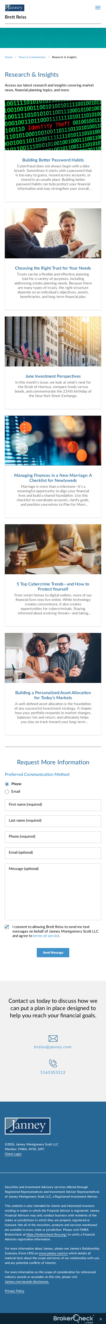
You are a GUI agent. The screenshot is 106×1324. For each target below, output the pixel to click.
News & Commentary (32, 57)
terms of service (46, 936)
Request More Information (53, 762)
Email (15, 792)
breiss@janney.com (53, 1047)
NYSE (32, 1149)
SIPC (41, 1149)
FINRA (22, 1149)
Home (8, 57)
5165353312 (53, 1073)
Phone (16, 784)
